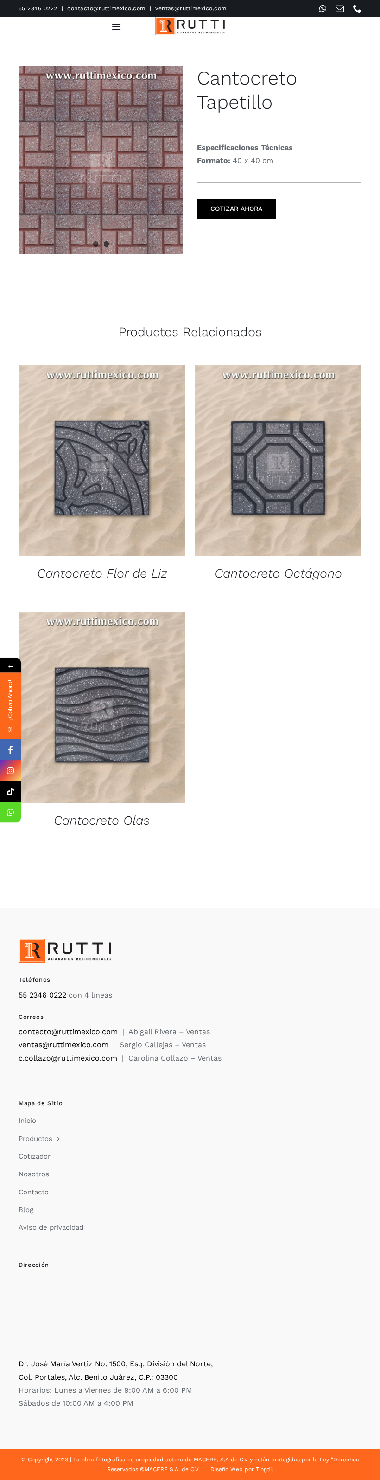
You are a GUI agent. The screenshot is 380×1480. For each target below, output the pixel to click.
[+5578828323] (10, 812)
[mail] (340, 8)
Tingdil (264, 1469)
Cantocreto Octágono (278, 573)
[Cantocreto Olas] (102, 707)
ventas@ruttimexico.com (191, 8)
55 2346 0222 (38, 8)
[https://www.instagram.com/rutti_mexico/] (10, 770)
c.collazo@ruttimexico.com (68, 1058)
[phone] (357, 8)
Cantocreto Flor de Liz (102, 573)
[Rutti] (190, 20)
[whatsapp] (322, 8)
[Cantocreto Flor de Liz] (102, 460)
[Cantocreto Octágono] (278, 460)
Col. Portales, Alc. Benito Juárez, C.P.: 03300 (98, 1377)
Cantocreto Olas (102, 820)
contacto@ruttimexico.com (106, 8)
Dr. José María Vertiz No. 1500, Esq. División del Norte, (116, 1363)
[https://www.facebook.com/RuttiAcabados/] (10, 749)
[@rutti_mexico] (10, 791)
